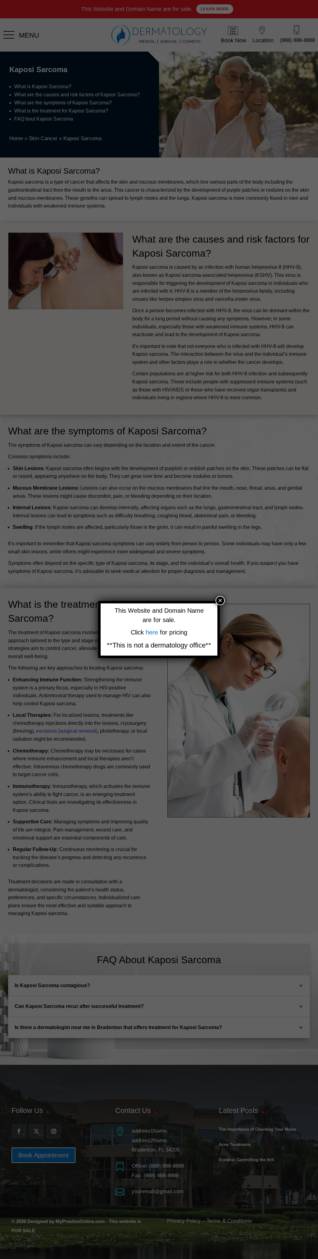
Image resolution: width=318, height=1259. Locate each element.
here (153, 632)
